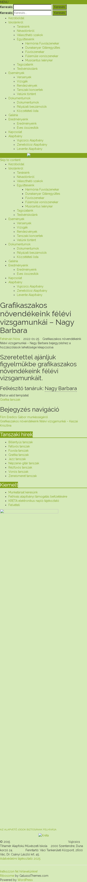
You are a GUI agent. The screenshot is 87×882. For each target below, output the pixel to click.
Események (16, 73)
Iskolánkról (15, 22)
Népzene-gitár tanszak (23, 463)
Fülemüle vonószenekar (41, 56)
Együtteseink (25, 39)
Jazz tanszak (17, 459)
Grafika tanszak (10, 399)
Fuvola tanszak (18, 450)
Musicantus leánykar (39, 60)
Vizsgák (22, 81)
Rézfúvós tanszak (20, 467)
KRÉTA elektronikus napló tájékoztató (33, 500)
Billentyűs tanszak (20, 442)
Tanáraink (23, 26)
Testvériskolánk (27, 68)
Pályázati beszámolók (32, 106)
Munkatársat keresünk (23, 492)
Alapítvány (15, 136)
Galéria (13, 115)
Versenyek (24, 77)
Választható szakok (30, 35)
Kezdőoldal (16, 18)
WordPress (25, 880)
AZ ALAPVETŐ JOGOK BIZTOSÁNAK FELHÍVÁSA (28, 829)
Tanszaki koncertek (30, 89)
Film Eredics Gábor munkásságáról (24, 417)
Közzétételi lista (27, 111)
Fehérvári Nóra (10, 339)
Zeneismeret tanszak (22, 476)
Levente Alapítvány (29, 148)
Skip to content (10, 160)
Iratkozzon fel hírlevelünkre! (19, 871)
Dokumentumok (19, 98)
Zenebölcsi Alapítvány (32, 144)
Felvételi (14, 505)
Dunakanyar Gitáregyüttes (42, 47)
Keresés (6, 7)
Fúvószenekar (34, 52)
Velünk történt (26, 94)
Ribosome (7, 875)
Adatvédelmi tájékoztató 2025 (20, 858)
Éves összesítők (27, 127)
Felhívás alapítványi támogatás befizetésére (37, 496)
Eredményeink (18, 119)
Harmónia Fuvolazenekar (42, 43)
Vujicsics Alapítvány (30, 140)
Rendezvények (27, 85)
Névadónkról (25, 30)
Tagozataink (25, 64)
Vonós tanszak (18, 471)
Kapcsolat (15, 132)
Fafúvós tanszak (19, 446)
